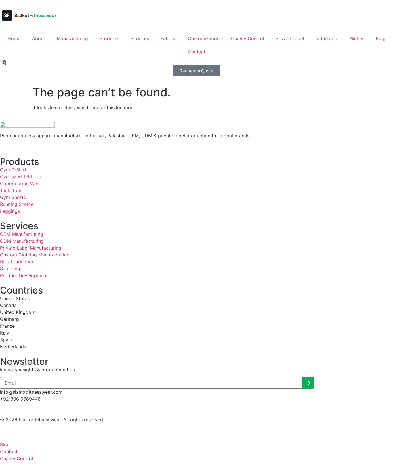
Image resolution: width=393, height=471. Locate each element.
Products (109, 38)
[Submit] (308, 383)
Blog (381, 38)
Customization (204, 38)
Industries (327, 38)
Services (140, 38)
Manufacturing (72, 38)
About (38, 38)
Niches (357, 38)
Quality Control (247, 38)
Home (13, 38)
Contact (196, 52)
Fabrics (168, 38)
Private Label (290, 38)
